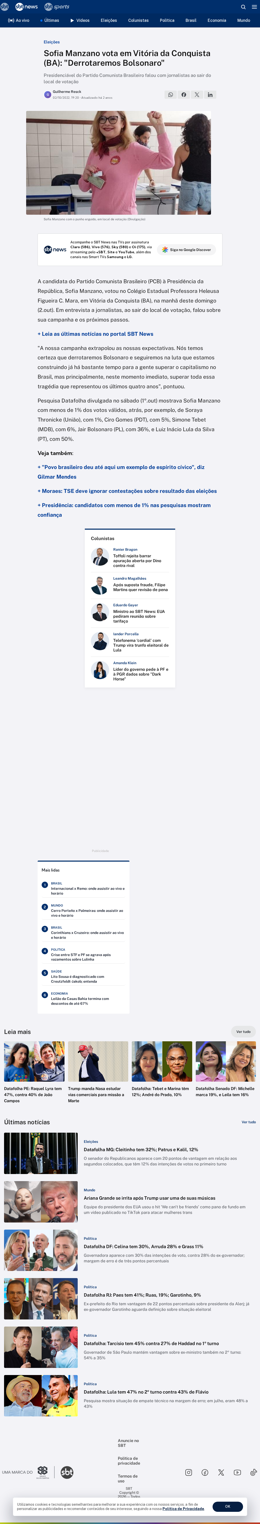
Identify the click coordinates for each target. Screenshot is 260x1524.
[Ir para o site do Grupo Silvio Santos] (28, 1472)
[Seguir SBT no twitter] (221, 1472)
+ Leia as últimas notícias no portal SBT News (95, 334)
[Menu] (254, 6)
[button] (34, 1076)
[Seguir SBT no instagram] (189, 1472)
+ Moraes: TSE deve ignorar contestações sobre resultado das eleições (127, 491)
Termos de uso (128, 1478)
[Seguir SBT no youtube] (237, 1472)
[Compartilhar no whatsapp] (171, 95)
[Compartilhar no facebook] (184, 95)
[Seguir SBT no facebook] (205, 1472)
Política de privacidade (129, 1461)
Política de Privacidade (183, 1509)
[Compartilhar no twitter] (197, 95)
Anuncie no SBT (128, 1443)
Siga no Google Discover (190, 250)
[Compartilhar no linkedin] (210, 95)
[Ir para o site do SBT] (67, 1472)
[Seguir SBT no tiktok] (254, 1472)
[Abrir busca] (243, 7)
